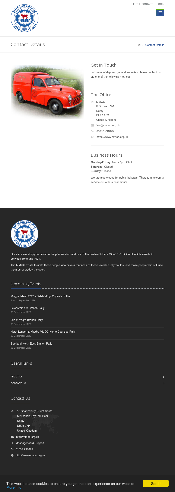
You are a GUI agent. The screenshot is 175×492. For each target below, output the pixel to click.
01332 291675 (105, 131)
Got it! (156, 483)
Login (160, 4)
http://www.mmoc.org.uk (30, 455)
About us (17, 376)
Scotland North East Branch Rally (31, 343)
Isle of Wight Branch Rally (27, 320)
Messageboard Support (30, 443)
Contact (147, 4)
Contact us (18, 383)
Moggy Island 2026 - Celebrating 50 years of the (40, 296)
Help (134, 4)
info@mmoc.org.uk (108, 125)
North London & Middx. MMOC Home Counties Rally (43, 331)
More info (13, 487)
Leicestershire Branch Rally (28, 308)
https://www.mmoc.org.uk (112, 137)
